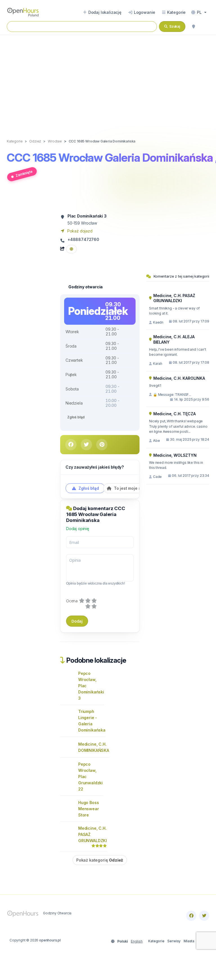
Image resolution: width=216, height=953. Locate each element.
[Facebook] (191, 916)
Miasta (189, 941)
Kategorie (156, 941)
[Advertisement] (108, 80)
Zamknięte (24, 173)
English (137, 941)
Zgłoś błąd (76, 417)
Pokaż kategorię (99, 860)
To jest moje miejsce (133, 488)
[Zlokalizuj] (193, 26)
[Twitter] (204, 916)
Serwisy (174, 941)
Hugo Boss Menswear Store (88, 808)
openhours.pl (50, 940)
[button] (198, 12)
